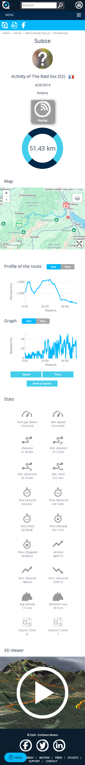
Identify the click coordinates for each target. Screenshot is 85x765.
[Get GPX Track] (14, 25)
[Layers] (77, 198)
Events (17, 33)
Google (79, 189)
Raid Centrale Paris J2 (37, 33)
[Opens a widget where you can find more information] (15, 758)
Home (6, 33)
